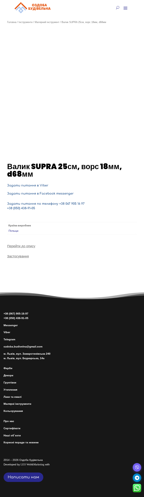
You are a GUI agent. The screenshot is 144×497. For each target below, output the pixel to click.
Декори (8, 375)
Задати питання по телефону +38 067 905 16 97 (46, 203)
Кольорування (13, 410)
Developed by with (27, 464)
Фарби (8, 368)
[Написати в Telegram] (137, 477)
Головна (11, 22)
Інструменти (25, 22)
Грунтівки (10, 382)
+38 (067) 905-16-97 (16, 313)
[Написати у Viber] (137, 467)
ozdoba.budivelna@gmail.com (23, 346)
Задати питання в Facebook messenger (40, 193)
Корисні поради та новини (21, 442)
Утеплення (10, 389)
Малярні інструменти (17, 403)
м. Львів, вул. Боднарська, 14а (24, 358)
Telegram (9, 339)
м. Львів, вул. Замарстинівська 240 (27, 353)
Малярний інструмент (47, 22)
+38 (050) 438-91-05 (21, 208)
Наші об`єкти (12, 435)
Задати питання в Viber (27, 185)
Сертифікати (12, 428)
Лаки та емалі (13, 396)
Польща (13, 230)
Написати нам (23, 477)
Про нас (9, 421)
